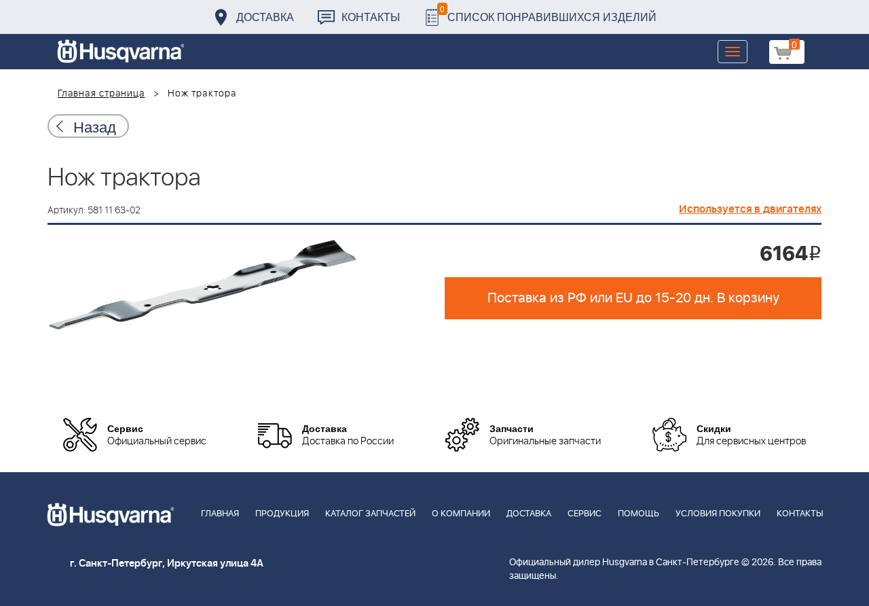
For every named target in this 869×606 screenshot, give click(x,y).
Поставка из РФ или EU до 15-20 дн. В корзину (633, 298)
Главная (220, 513)
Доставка (265, 16)
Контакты (370, 16)
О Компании (461, 513)
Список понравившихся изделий (548, 13)
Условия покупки (718, 513)
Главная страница (101, 94)
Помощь (638, 513)
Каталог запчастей (370, 513)
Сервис (585, 513)
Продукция (282, 513)
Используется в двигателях (750, 209)
